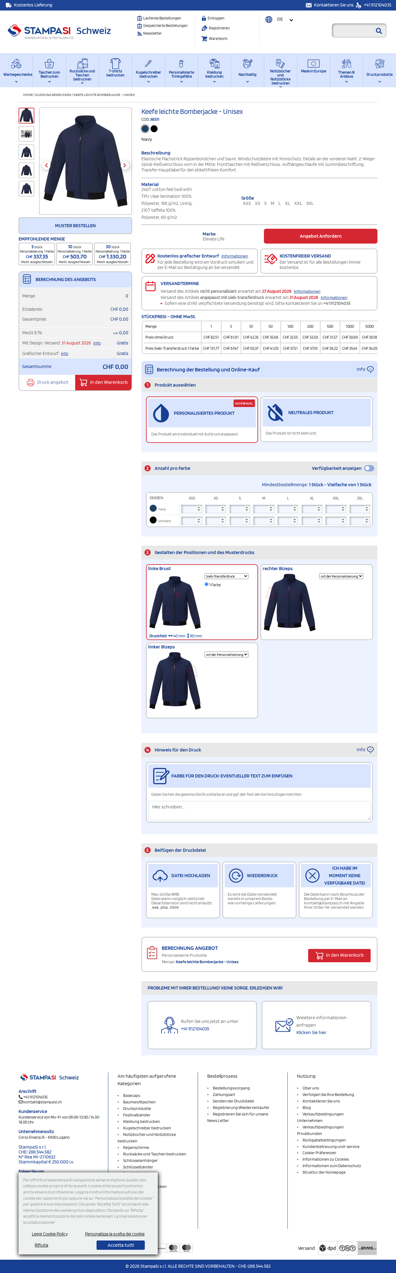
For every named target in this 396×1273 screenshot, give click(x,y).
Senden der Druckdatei (233, 1100)
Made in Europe (313, 71)
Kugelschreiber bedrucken (148, 74)
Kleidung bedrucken (214, 74)
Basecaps (131, 1095)
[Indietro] (46, 165)
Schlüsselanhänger (140, 1160)
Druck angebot (52, 382)
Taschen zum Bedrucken (49, 74)
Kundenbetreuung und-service (331, 1146)
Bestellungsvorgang (231, 1087)
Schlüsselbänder (138, 1166)
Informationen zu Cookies (326, 1159)
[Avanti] (125, 165)
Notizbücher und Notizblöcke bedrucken (280, 76)
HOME (28, 94)
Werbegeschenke (16, 74)
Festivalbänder (136, 1114)
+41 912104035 (377, 5)
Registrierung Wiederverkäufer (241, 1107)
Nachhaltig (247, 74)
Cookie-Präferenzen (319, 1152)
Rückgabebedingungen (324, 1139)
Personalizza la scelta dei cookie (114, 1234)
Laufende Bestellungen (162, 18)
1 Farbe (215, 584)
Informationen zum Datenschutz (332, 1165)
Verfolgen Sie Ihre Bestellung (328, 1094)
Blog (307, 1107)
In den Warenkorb (108, 382)
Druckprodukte (380, 74)
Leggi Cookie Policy (50, 1234)
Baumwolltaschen (139, 1101)
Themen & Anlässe (346, 74)
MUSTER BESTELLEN (75, 225)
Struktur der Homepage (324, 1172)
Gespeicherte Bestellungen (165, 25)
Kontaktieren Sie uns (334, 5)
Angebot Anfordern (321, 236)
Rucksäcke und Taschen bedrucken (82, 75)
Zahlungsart (224, 1094)
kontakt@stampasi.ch (42, 1101)
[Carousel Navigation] (85, 165)
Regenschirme (136, 1147)
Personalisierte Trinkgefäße (181, 74)
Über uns (311, 1087)
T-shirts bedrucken (115, 73)
